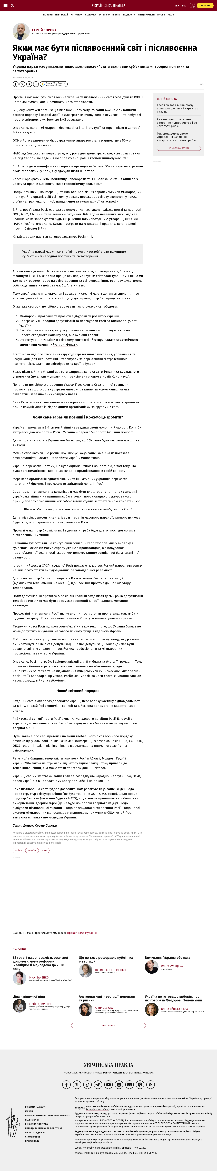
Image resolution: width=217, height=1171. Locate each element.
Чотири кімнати (65, 344)
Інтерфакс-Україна (97, 1109)
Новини (48, 14)
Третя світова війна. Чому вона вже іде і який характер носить (177, 108)
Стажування (32, 1136)
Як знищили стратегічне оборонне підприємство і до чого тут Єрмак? (177, 123)
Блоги (161, 14)
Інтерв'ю (104, 14)
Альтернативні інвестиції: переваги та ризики (107, 998)
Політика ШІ (32, 1119)
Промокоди (32, 1141)
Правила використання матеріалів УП (47, 1115)
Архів (171, 14)
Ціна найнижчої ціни (29, 996)
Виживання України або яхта (167, 958)
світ (44, 850)
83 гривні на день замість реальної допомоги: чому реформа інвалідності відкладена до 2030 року (40, 963)
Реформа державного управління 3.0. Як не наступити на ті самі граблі (176, 137)
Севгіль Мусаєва (149, 1139)
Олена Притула (193, 1139)
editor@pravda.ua (102, 1142)
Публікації (61, 14)
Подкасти (129, 14)
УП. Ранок (76, 14)
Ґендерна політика (36, 1124)
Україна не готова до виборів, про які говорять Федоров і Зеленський (173, 998)
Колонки (90, 14)
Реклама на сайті (35, 1107)
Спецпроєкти (146, 14)
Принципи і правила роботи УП (44, 1128)
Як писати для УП (35, 1132)
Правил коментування (82, 932)
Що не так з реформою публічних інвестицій (106, 959)
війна (18, 850)
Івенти (116, 14)
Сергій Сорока (44, 30)
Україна (32, 850)
